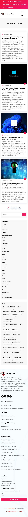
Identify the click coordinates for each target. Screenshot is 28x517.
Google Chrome (5, 251)
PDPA (3, 270)
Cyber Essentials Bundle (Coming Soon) (11, 469)
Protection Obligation (15, 352)
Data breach (13, 311)
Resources (4, 275)
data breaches (6, 314)
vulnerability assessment (13, 360)
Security (12, 354)
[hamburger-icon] (22, 12)
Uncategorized (5, 292)
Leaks (3, 254)
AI (3, 306)
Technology (4, 286)
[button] (22, 15)
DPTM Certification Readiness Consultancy (12, 408)
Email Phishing (5, 243)
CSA (19, 306)
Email (2, 493)
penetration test (6, 342)
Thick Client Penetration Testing (9, 449)
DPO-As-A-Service (6, 405)
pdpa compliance (6, 334)
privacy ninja (20, 349)
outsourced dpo (6, 331)
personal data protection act (8, 344)
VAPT (4, 360)
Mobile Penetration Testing (8, 446)
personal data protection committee (10, 347)
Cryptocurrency (5, 229)
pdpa (14, 331)
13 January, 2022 (7, 34)
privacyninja (5, 352)
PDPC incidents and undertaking (9, 339)
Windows (4, 294)
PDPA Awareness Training (8, 416)
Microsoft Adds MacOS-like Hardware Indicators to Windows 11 (12, 138)
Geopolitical (4, 246)
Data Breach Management (17, 314)
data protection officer (7, 321)
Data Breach (4, 237)
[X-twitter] (5, 396)
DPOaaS (4, 326)
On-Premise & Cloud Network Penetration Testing (12, 456)
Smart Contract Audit (6, 281)
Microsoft (4, 265)
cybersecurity (5, 311)
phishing (22, 347)
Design (3, 240)
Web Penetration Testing (7, 443)
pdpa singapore (6, 337)
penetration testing (16, 342)
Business (4, 224)
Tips (3, 289)
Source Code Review (6, 463)
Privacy (3, 273)
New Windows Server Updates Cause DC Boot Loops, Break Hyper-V (13, 89)
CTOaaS (4, 232)
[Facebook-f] (2, 396)
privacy (13, 349)
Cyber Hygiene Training (7, 419)
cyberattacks (15, 309)
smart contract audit (7, 357)
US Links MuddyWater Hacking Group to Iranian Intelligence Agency (13, 37)
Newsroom (4, 267)
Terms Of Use (10, 511)
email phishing (6, 329)
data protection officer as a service (10, 324)
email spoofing (15, 329)
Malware (4, 259)
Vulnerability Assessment (8, 440)
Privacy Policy (18, 511)
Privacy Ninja (10, 14)
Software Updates (6, 284)
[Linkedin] (8, 396)
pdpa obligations (16, 334)
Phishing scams (6, 349)
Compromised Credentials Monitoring (11, 429)
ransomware (5, 354)
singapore (19, 354)
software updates (17, 357)
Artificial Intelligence (11, 306)
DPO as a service (12, 326)
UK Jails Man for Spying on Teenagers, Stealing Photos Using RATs (12, 184)
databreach (21, 311)
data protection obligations (8, 319)
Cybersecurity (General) (7, 235)
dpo (20, 324)
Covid (3, 227)
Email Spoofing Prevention (8, 460)
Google (3, 248)
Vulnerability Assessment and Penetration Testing (13, 362)
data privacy (5, 316)
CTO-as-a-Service (6, 309)
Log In (3, 256)
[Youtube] (10, 396)
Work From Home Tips (7, 297)
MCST (3, 262)
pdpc (14, 337)
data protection (14, 316)
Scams (3, 278)
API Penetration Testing (7, 452)
